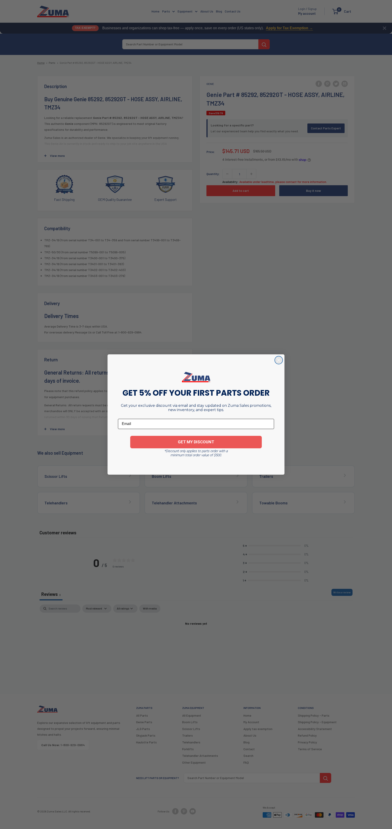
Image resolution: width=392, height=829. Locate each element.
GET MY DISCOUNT (196, 441)
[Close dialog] (279, 360)
